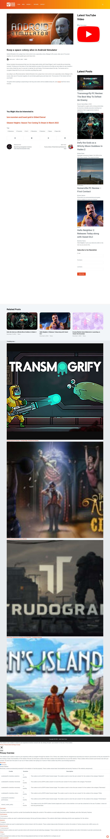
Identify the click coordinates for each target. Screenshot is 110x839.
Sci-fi (26, 131)
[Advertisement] (40, 96)
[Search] (102, 4)
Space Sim (57, 131)
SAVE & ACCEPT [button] (4, 838)
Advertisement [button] (4, 826)
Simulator (42, 131)
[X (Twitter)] (31, 138)
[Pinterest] (48, 138)
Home (18, 4)
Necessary (4, 764)
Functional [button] (2, 808)
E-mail (78, 253)
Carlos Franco (82, 241)
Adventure (11, 131)
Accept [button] (18, 744)
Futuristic (19, 131)
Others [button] (2, 832)
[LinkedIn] (65, 138)
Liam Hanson (82, 104)
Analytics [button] (2, 820)
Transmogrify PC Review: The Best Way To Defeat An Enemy (90, 96)
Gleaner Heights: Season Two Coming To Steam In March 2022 (33, 123)
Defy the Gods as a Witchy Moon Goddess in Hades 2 (90, 146)
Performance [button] (3, 814)
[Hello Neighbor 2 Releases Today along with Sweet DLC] (55, 321)
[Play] (88, 34)
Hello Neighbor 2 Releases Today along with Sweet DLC (88, 233)
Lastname (79, 266)
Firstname (79, 260)
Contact (42, 4)
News (23, 4)
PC (78, 90)
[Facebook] (15, 138)
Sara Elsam (81, 153)
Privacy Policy (3, 744)
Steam (59, 81)
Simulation (34, 131)
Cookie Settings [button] (11, 744)
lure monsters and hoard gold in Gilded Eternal (26, 117)
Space (50, 131)
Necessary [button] (3, 762)
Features (36, 4)
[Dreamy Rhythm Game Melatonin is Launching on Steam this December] (88, 321)
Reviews (28, 4)
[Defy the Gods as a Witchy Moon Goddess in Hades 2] (22, 321)
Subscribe (81, 274)
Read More (80, 112)
